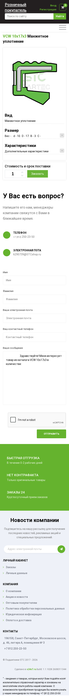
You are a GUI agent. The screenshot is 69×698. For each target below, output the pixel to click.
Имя (5, 272)
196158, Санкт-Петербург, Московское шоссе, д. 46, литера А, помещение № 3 (34, 640)
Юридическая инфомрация (24, 614)
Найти (60, 16)
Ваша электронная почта (18, 310)
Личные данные (16, 573)
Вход (53, 5)
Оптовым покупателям (21, 602)
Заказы (11, 567)
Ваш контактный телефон (18, 329)
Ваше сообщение (13, 348)
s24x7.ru (31, 669)
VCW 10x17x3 (14, 36)
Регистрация (48, 9)
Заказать (37, 173)
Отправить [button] (51, 433)
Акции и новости (17, 596)
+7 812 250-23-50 (15, 648)
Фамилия (8, 291)
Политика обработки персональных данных (35, 608)
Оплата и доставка (18, 620)
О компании (13, 591)
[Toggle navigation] (62, 27)
